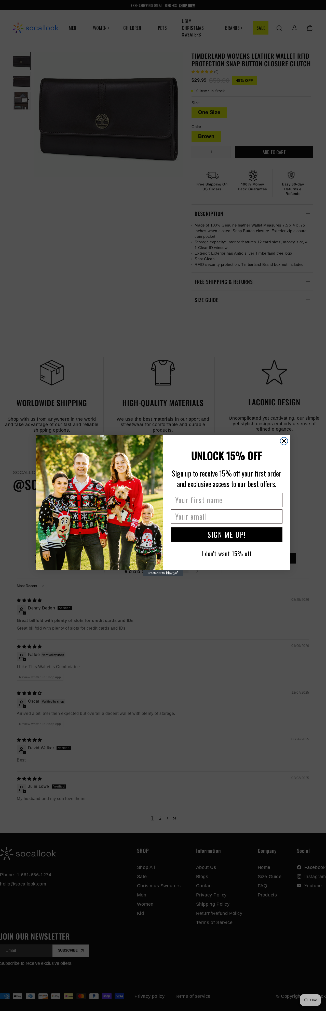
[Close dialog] (284, 441)
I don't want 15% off (226, 553)
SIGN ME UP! (227, 534)
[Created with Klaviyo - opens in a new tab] (163, 573)
